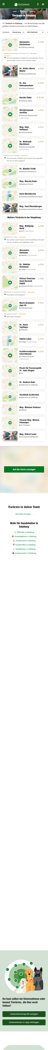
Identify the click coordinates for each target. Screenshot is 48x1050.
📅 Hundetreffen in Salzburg (24, 545)
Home (15, 11)
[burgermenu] (3, 4)
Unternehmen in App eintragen (24, 1022)
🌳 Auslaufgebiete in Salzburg (24, 536)
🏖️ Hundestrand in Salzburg (24, 541)
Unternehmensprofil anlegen (24, 1014)
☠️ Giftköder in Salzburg (24, 532)
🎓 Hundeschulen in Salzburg (24, 553)
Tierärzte (23, 11)
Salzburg (32, 11)
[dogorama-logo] (22, 4)
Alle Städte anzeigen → (24, 514)
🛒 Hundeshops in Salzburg (24, 549)
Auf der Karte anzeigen (24, 469)
